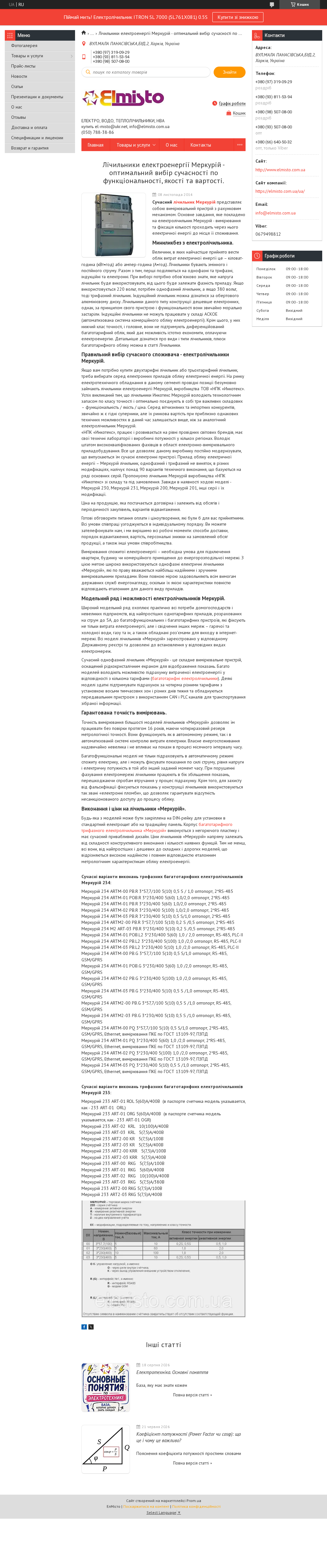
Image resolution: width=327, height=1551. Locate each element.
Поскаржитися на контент (146, 1506)
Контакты (201, 144)
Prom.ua (193, 1500)
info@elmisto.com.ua (275, 213)
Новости (19, 76)
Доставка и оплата (29, 127)
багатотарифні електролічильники (185, 678)
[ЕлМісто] (122, 98)
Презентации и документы (37, 97)
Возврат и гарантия (30, 148)
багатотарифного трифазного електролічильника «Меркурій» (156, 827)
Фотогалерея (24, 45)
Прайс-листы (23, 66)
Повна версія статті (191, 1395)
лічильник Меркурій (194, 202)
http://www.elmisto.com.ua (280, 170)
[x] (91, 1328)
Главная (95, 144)
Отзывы (18, 117)
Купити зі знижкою (237, 17)
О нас (16, 107)
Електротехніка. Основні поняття (172, 1372)
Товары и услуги (27, 56)
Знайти (229, 72)
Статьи (17, 86)
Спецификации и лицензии (37, 138)
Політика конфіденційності (196, 1506)
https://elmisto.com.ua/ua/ (280, 191)
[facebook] (84, 1328)
